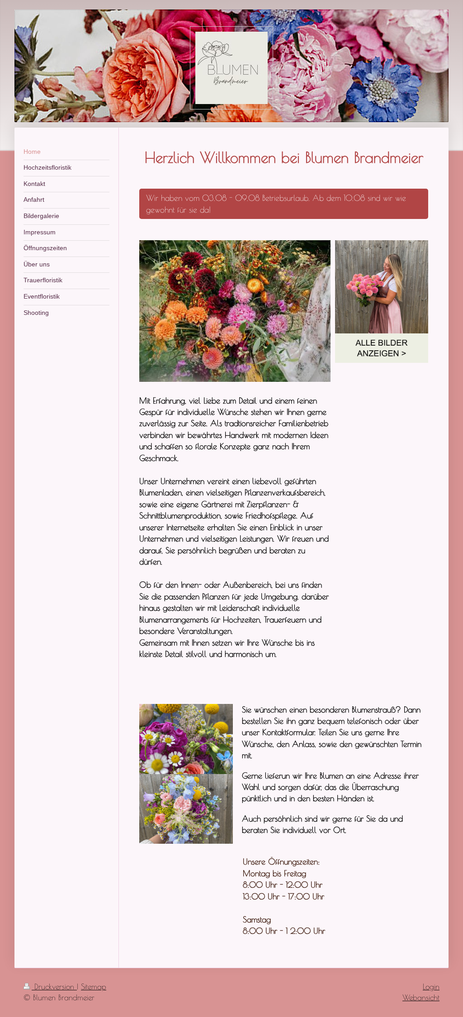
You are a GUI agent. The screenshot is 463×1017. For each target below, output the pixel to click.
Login (431, 986)
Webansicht (420, 997)
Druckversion (54, 986)
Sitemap (93, 986)
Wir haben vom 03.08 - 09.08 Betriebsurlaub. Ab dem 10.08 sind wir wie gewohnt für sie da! (276, 203)
